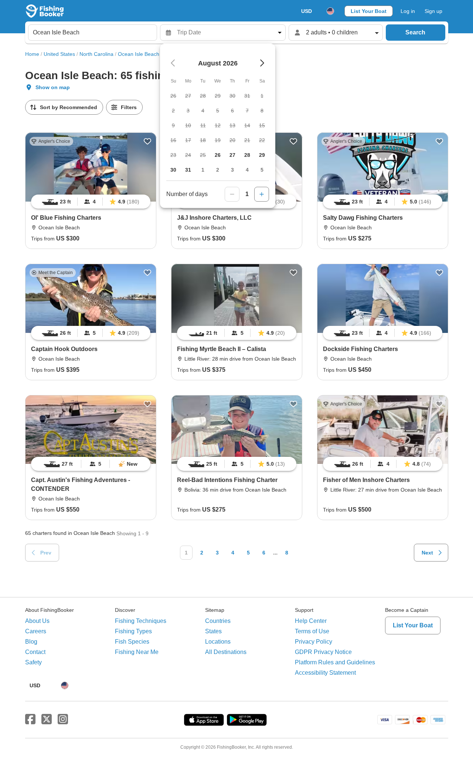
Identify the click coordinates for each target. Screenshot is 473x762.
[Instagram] (63, 719)
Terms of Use (312, 631)
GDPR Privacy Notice (323, 652)
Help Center (311, 621)
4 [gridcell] (247, 170)
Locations (218, 641)
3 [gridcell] (232, 170)
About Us (37, 621)
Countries (218, 621)
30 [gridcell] (173, 170)
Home (32, 54)
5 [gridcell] (262, 170)
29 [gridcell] (262, 155)
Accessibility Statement (325, 673)
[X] (46, 719)
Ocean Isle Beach (138, 54)
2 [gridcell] (217, 170)
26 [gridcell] (218, 155)
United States (59, 54)
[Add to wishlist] (147, 141)
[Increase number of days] (261, 194)
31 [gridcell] (188, 170)
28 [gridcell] (247, 155)
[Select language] (330, 11)
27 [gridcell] (232, 155)
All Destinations (225, 652)
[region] (90, 202)
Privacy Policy (313, 641)
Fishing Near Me (137, 652)
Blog (31, 641)
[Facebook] (30, 719)
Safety (33, 662)
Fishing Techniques (140, 621)
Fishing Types (133, 631)
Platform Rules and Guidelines (335, 662)
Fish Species (132, 641)
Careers (35, 631)
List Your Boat (369, 11)
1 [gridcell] (202, 170)
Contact (35, 652)
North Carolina (96, 54)
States (213, 631)
